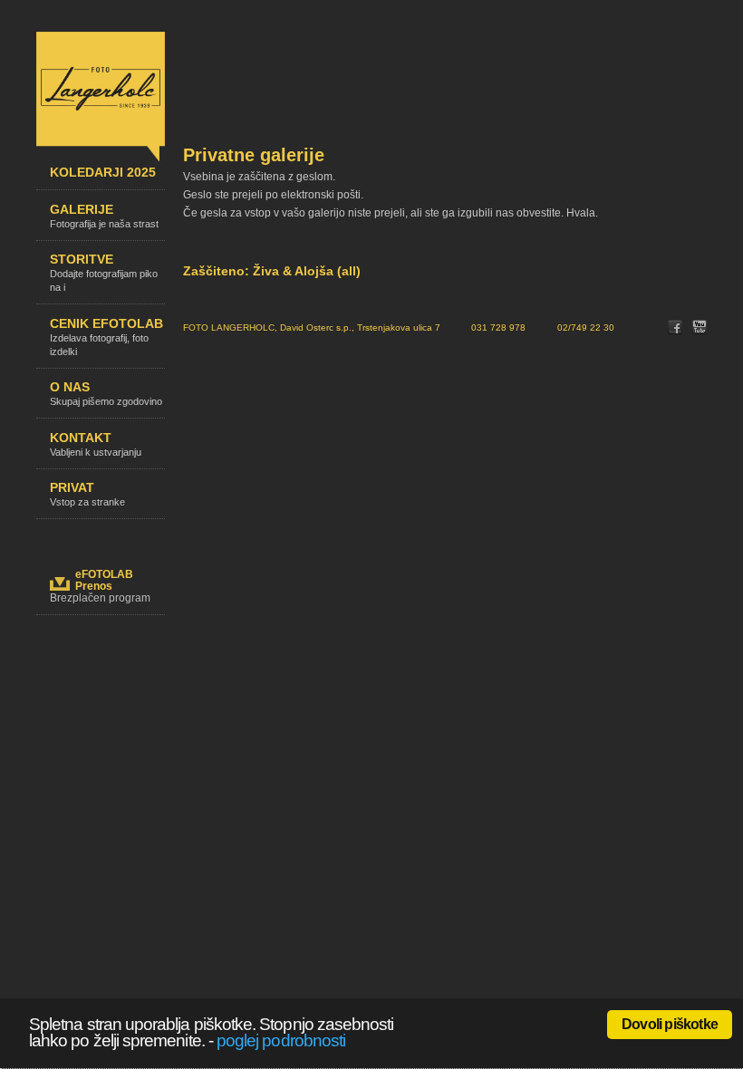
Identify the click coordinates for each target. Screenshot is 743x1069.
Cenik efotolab (106, 336)
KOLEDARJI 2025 (103, 172)
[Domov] (100, 157)
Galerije (104, 215)
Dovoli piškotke (670, 1024)
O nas (106, 393)
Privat (87, 493)
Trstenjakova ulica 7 (398, 327)
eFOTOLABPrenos (104, 580)
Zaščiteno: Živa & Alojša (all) (272, 271)
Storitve (104, 272)
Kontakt (95, 443)
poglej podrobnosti (281, 1040)
